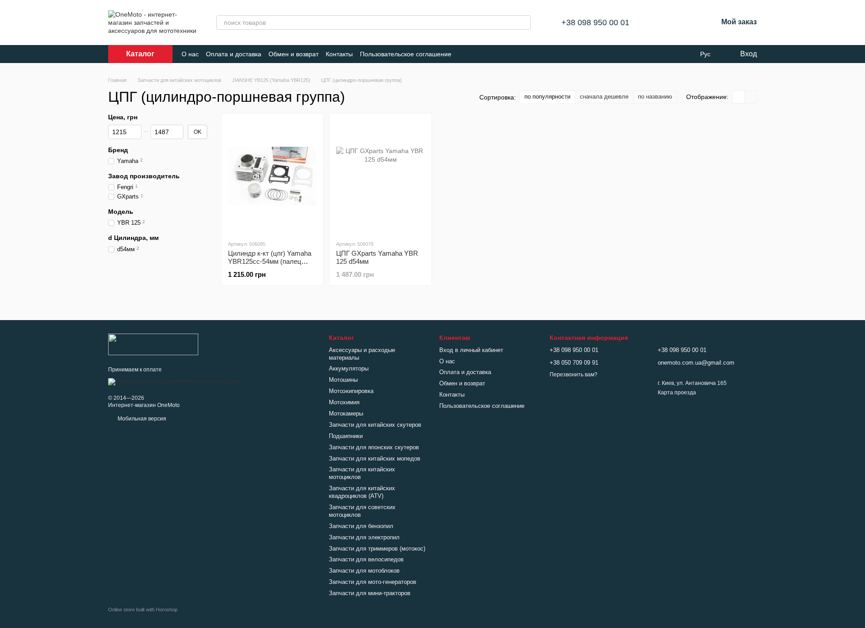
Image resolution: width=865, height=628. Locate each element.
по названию (655, 96)
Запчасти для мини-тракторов (369, 593)
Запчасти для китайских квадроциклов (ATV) (362, 492)
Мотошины (343, 379)
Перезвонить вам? (573, 374)
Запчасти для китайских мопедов (374, 458)
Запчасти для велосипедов (366, 559)
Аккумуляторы (349, 368)
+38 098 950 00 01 (595, 22)
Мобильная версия (141, 419)
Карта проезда (677, 392)
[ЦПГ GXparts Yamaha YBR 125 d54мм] (380, 176)
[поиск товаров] (523, 22)
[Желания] (687, 22)
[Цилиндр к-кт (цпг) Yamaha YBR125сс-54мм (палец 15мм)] (272, 176)
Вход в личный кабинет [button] (471, 350)
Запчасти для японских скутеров (374, 447)
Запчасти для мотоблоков (364, 570)
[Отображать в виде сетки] (739, 97)
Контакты (339, 54)
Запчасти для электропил (364, 537)
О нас (190, 54)
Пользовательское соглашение (405, 54)
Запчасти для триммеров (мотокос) (377, 548)
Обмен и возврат (294, 54)
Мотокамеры (346, 413)
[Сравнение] (663, 22)
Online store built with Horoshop (143, 609)
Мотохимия (344, 402)
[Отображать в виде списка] (750, 97)
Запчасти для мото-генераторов (372, 581)
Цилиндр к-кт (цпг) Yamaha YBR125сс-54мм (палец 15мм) (269, 261)
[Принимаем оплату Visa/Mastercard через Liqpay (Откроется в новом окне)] (174, 381)
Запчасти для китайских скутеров (375, 424)
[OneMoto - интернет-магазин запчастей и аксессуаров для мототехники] (153, 344)
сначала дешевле (604, 96)
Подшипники (346, 436)
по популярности (547, 96)
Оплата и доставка (233, 54)
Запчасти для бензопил (361, 526)
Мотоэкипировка (351, 391)
